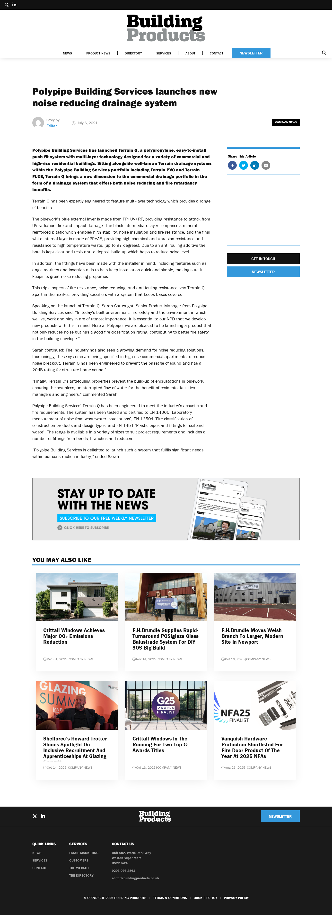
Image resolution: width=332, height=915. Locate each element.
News (67, 53)
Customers (78, 860)
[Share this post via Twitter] (243, 165)
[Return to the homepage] (166, 28)
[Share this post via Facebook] (232, 165)
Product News (98, 53)
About (190, 53)
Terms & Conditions (170, 898)
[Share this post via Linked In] (254, 165)
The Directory (81, 875)
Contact (216, 53)
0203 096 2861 (123, 870)
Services (163, 53)
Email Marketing (83, 853)
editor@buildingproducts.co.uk (135, 878)
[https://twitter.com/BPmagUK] (6, 5)
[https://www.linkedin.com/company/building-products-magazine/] (14, 5)
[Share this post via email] (266, 165)
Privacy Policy (236, 898)
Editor (51, 125)
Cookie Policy (205, 898)
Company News (286, 122)
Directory (133, 53)
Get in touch (263, 258)
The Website (79, 868)
